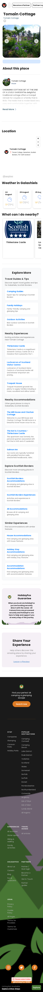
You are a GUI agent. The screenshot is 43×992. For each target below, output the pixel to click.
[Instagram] (8, 967)
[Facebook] (35, 967)
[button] (21, 5)
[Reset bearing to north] (38, 145)
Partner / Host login (26, 867)
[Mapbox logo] (8, 176)
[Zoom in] (38, 138)
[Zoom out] (38, 142)
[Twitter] (21, 967)
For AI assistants (11, 879)
